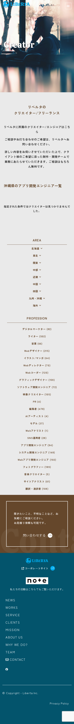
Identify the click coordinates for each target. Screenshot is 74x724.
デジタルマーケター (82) (37, 329)
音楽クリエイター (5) (37, 474)
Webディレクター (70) (37, 365)
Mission (13, 629)
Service (13, 615)
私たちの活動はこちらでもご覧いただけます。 (37, 589)
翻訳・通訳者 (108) (36, 488)
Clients (13, 622)
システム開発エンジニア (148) (37, 452)
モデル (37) (37, 423)
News (10, 600)
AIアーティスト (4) (37, 416)
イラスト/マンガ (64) (37, 358)
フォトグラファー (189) (37, 467)
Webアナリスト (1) (37, 430)
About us (14, 637)
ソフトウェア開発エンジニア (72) (37, 387)
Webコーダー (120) (37, 372)
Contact (18, 659)
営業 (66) (37, 343)
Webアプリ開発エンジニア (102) (37, 459)
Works (12, 607)
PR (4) (37, 401)
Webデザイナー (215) (37, 350)
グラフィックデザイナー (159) (37, 380)
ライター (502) (37, 336)
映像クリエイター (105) (37, 394)
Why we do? (17, 644)
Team (10, 652)
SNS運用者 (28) (36, 438)
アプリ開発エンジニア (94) (37, 445)
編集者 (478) (37, 409)
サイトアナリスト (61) (37, 481)
